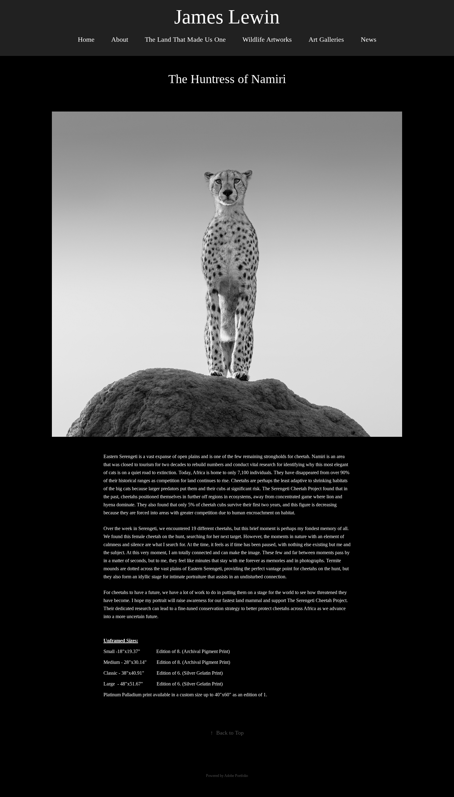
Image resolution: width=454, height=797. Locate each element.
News (368, 39)
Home (86, 39)
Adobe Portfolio (236, 776)
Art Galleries (326, 39)
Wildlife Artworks (267, 39)
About (119, 39)
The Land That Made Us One (185, 39)
